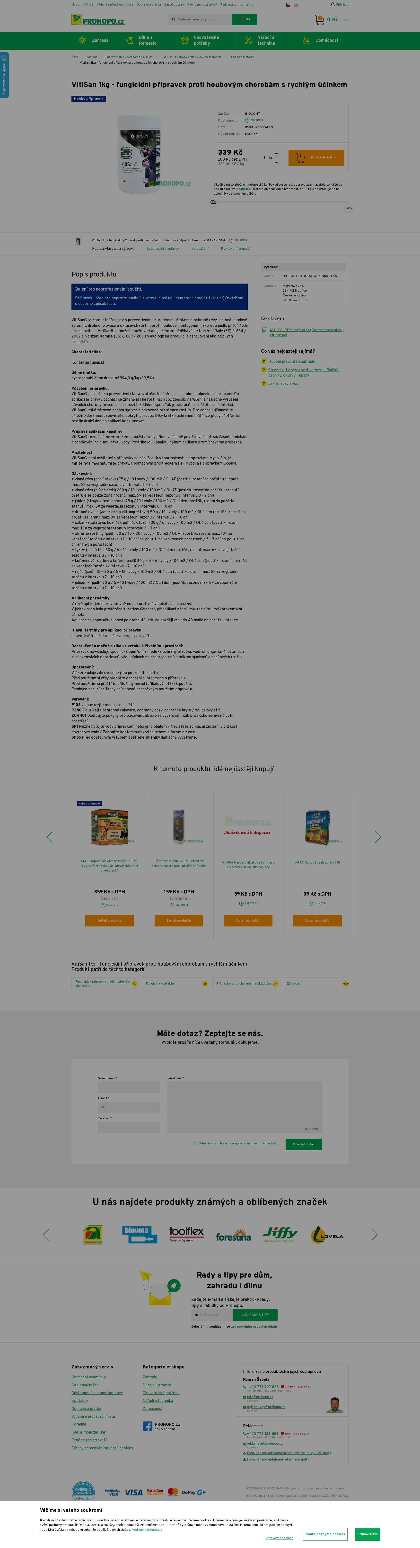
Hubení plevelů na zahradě (291, 361)
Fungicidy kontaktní (242, 57)
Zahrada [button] (100, 40)
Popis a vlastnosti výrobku (113, 249)
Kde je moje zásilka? (202, 5)
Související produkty (163, 249)
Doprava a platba (149, 5)
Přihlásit (342, 5)
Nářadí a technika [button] (266, 40)
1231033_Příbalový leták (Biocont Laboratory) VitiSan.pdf (307, 333)
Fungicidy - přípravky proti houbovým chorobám (190, 57)
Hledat (244, 19)
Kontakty (246, 5)
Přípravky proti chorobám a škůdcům (129, 57)
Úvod (75, 5)
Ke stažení (200, 249)
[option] (109, 866)
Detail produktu (110, 921)
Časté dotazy (174, 5)
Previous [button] (49, 837)
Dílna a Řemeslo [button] (148, 40)
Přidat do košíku (324, 158)
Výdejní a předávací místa (115, 5)
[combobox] (200, 19)
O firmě (88, 5)
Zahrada (92, 57)
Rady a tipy (228, 5)
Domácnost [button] (327, 40)
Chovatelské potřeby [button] (206, 40)
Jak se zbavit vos (283, 383)
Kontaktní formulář (236, 249)
